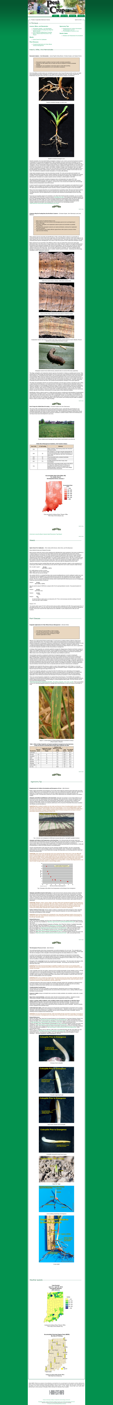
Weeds (32, 37)
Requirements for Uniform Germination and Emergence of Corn (72, 29)
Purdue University (46, 1399)
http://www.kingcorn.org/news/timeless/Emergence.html (49, 930)
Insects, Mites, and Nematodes (39, 26)
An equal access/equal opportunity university (56, 1403)
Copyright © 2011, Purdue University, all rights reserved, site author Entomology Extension (56, 1401)
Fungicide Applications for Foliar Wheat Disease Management (42, 45)
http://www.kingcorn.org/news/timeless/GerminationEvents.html (51, 933)
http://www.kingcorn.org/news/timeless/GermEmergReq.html (61, 1027)
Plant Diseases (34, 42)
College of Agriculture (55, 1399)
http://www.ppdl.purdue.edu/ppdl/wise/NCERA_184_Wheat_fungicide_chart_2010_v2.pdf (51, 682)
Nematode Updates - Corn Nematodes (42, 28)
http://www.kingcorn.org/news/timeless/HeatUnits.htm (53, 928)
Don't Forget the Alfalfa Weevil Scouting (42, 32)
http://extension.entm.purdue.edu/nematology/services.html (44, 203)
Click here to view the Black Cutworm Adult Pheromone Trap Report (46, 534)
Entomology (62, 1399)
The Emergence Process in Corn (71, 31)
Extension (68, 1399)
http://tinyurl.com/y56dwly (56, 925)
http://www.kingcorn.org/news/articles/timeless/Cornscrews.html (46, 1022)
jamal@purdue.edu (59, 197)
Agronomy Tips (64, 26)
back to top (81, 209)
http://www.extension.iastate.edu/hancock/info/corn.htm (52, 1030)
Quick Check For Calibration (40, 39)
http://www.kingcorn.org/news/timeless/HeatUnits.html (53, 1019)
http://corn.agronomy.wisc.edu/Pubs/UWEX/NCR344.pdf (61, 921)
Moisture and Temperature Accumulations (73, 35)
